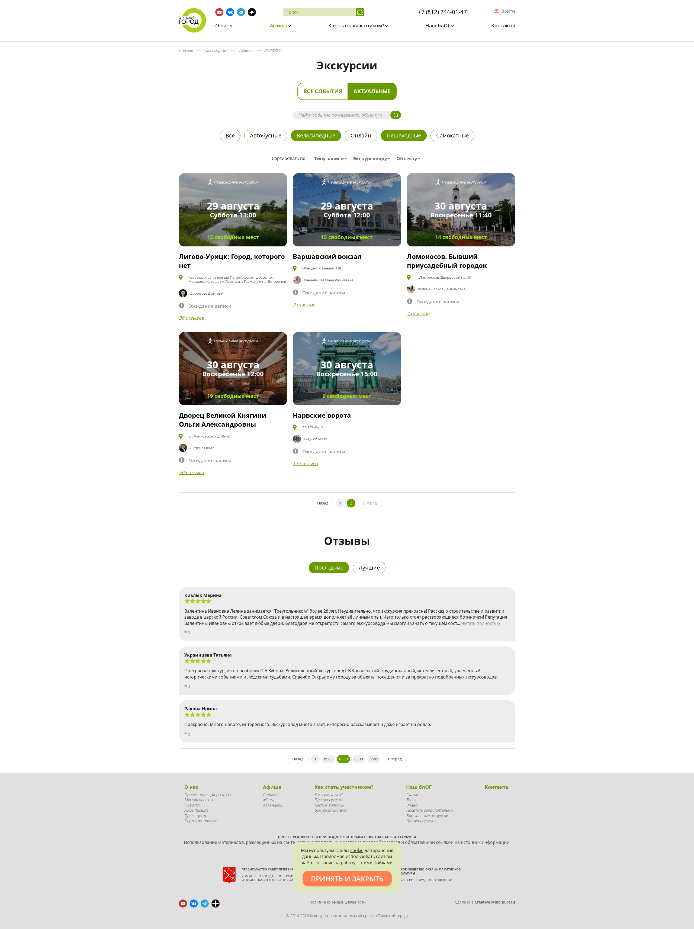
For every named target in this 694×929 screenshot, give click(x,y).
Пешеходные (404, 135)
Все (230, 135)
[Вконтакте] (230, 12)
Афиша (279, 25)
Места (268, 799)
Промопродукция (421, 820)
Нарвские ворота (322, 415)
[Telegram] (241, 12)
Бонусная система (330, 810)
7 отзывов (418, 313)
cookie (357, 850)
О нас (222, 25)
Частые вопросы (329, 805)
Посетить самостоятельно (429, 810)
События (270, 794)
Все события (322, 91)
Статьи (412, 794)
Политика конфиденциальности (337, 902)
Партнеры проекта (200, 820)
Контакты (503, 25)
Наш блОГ (438, 25)
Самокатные (452, 135)
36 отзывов (191, 318)
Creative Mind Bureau (495, 902)
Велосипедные (316, 135)
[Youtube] (219, 12)
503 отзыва (191, 472)
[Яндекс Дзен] (252, 12)
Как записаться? (328, 794)
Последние (328, 567)
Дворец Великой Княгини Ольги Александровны (222, 420)
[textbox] (331, 158)
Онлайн (361, 135)
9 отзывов (304, 304)
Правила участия (329, 799)
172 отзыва (305, 463)
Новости (191, 805)
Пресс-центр (195, 815)
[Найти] (360, 12)
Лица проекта (196, 810)
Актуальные (372, 91)
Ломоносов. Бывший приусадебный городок (447, 261)
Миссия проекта (198, 799)
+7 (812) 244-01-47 (442, 12)
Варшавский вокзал (327, 256)
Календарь (272, 805)
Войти (508, 11)
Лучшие (369, 567)
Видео (411, 805)
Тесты (411, 799)
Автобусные (265, 135)
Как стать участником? (356, 25)
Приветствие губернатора (207, 794)
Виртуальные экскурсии (427, 815)
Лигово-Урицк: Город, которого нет (232, 261)
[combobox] (331, 158)
